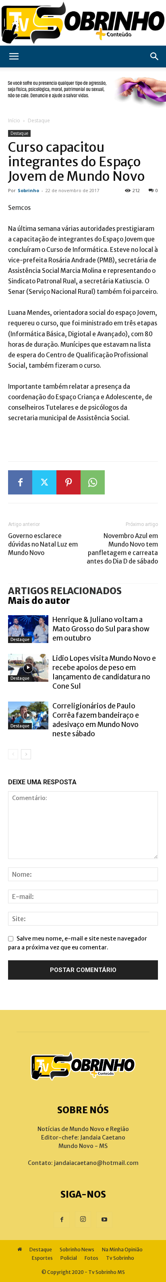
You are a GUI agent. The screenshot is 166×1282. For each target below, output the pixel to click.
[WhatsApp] (93, 482)
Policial (68, 1258)
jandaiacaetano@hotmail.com (96, 1163)
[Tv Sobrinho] (83, 23)
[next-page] (26, 754)
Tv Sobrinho (120, 1258)
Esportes (42, 1258)
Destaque (39, 120)
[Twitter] (44, 482)
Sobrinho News (77, 1249)
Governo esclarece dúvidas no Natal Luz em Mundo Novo (43, 544)
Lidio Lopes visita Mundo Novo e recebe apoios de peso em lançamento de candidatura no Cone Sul (104, 672)
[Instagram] (83, 1219)
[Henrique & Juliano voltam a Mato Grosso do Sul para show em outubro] (28, 629)
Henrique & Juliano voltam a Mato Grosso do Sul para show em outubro (100, 629)
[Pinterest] (68, 482)
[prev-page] (13, 754)
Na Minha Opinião (122, 1249)
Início (14, 120)
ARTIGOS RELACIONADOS (65, 591)
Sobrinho (28, 190)
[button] (14, 56)
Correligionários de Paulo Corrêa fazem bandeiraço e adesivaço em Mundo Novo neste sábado (95, 720)
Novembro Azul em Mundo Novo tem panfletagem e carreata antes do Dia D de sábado (122, 548)
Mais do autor (39, 600)
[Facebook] (20, 482)
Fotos (91, 1258)
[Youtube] (104, 1220)
